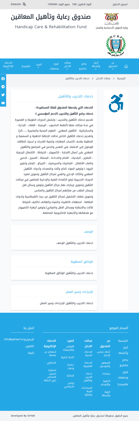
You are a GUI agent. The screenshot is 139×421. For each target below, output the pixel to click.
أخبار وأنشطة (123, 350)
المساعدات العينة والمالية (87, 391)
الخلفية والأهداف (105, 383)
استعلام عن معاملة (50, 354)
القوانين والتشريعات (68, 348)
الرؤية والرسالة (106, 394)
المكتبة (70, 375)
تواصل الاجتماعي (69, 385)
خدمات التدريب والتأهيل (88, 377)
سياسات (106, 373)
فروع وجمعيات (54, 66)
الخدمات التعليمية (87, 364)
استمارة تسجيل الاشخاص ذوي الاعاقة (50, 375)
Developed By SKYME (23, 416)
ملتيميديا (26, 66)
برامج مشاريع (82, 66)
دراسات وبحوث (70, 367)
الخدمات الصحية (88, 354)
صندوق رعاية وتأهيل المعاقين (51, 16)
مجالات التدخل (103, 78)
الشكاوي (51, 362)
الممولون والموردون (105, 364)
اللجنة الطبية (67, 357)
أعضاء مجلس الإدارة (103, 354)
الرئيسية (121, 78)
